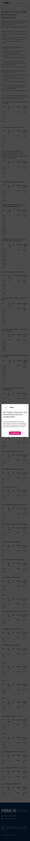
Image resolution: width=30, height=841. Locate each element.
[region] (15, 420)
